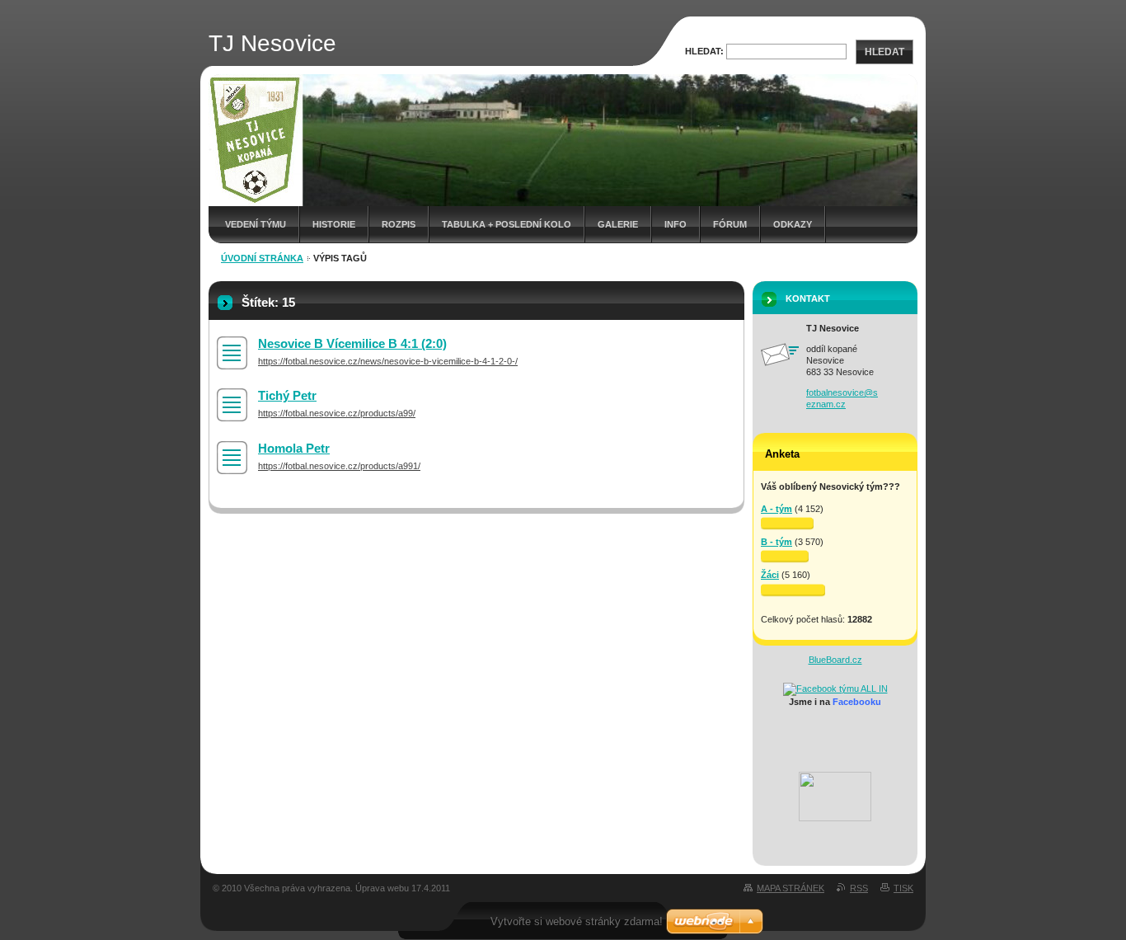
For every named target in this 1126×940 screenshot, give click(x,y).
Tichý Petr (287, 395)
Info (675, 224)
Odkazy (792, 224)
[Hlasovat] (787, 523)
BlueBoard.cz (835, 660)
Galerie (618, 224)
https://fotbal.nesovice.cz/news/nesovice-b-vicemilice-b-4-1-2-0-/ (388, 361)
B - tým (776, 542)
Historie (333, 224)
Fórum (730, 224)
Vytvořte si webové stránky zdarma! (576, 921)
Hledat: (704, 51)
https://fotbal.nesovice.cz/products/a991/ (339, 466)
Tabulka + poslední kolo (506, 224)
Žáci (770, 575)
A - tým (776, 509)
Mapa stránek (790, 888)
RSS (859, 888)
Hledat (884, 52)
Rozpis (398, 224)
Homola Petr (294, 448)
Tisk (903, 888)
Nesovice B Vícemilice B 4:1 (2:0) (352, 343)
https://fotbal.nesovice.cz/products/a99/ (336, 413)
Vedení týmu (255, 224)
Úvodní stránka (262, 258)
